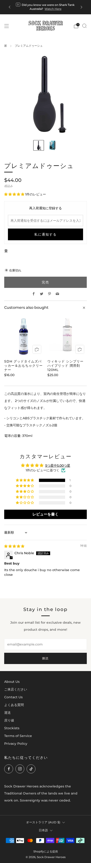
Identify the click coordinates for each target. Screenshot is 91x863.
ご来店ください (15, 689)
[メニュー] (6, 26)
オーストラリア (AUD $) (43, 822)
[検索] (84, 25)
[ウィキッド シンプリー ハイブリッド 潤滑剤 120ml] (67, 336)
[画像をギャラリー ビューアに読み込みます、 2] (52, 145)
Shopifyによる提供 (45, 851)
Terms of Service (18, 736)
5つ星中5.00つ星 (57, 465)
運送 (7, 712)
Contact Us (13, 697)
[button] (14, 194)
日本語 (43, 830)
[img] (14, 546)
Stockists (11, 728)
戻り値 (9, 720)
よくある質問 (14, 705)
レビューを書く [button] (45, 514)
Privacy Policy (15, 743)
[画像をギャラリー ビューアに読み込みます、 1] (38, 145)
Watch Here (53, 9)
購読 (45, 658)
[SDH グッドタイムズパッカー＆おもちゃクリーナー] (24, 336)
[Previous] (9, 7)
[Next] (81, 7)
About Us (12, 682)
